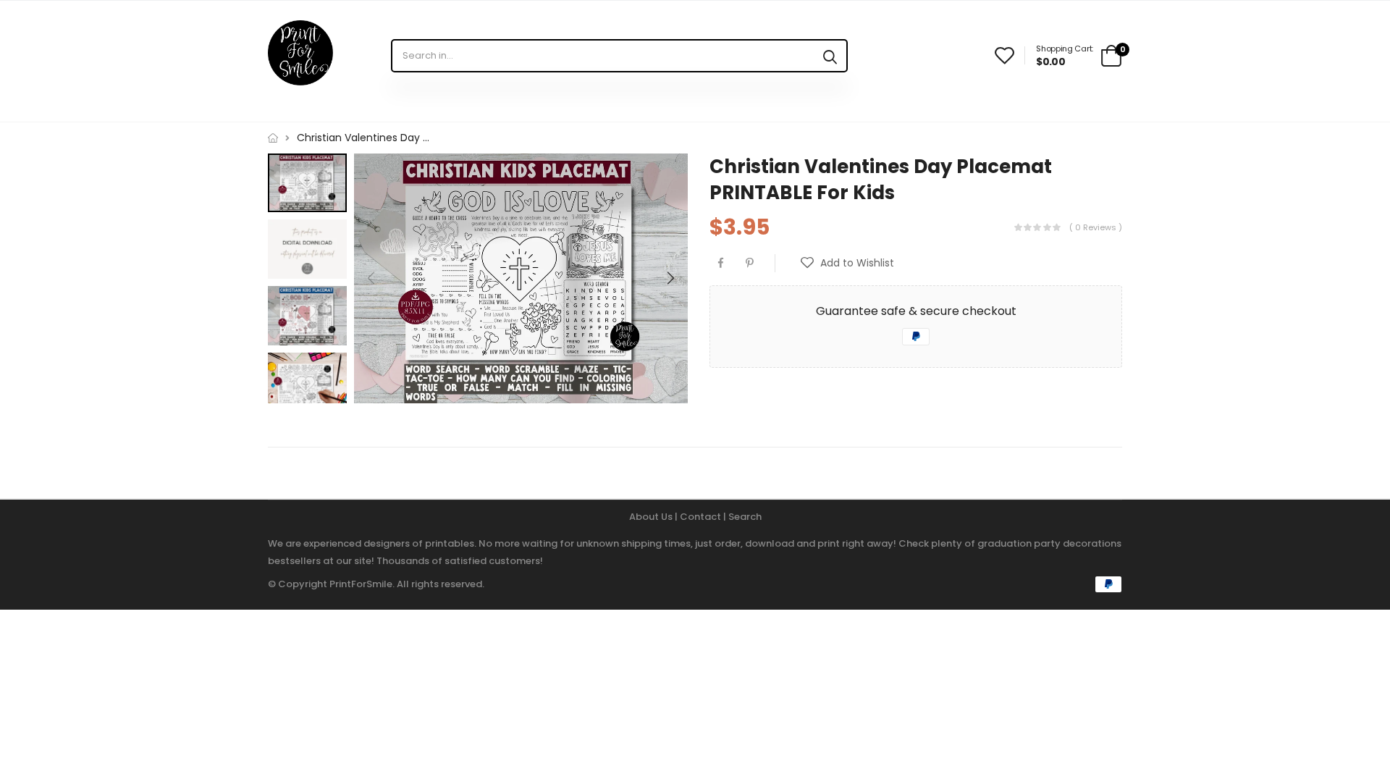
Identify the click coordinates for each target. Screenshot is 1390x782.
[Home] (273, 138)
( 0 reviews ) (1095, 226)
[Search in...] (830, 56)
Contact (701, 517)
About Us (652, 517)
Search (745, 517)
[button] (670, 278)
